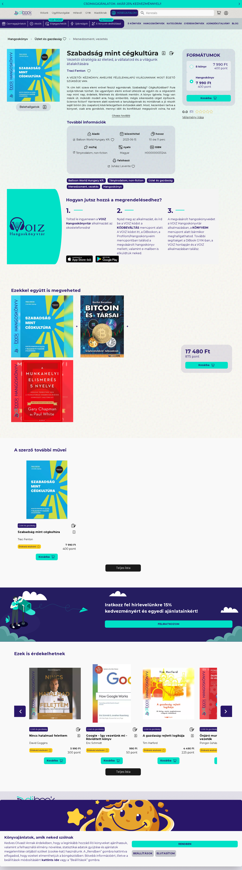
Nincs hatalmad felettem (48, 735)
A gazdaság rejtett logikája (163, 735)
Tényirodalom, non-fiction (91, 152)
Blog (235, 23)
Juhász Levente (121, 166)
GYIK (88, 12)
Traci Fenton (76, 70)
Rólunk (44, 12)
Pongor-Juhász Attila (213, 743)
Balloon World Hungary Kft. (93, 139)
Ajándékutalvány (218, 23)
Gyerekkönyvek (194, 23)
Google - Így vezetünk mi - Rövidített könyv (106, 737)
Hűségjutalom (127, 12)
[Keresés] (142, 13)
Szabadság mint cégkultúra (39, 532)
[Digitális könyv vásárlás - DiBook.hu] (27, 12)
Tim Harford (150, 743)
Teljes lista (123, 568)
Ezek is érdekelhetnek (39, 653)
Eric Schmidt (94, 743)
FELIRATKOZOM (168, 624)
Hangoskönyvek (154, 23)
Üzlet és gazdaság (48, 39)
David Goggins (38, 743)
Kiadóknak (100, 12)
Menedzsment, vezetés (90, 39)
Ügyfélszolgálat (61, 12)
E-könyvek (134, 23)
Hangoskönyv (18, 39)
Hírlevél (77, 12)
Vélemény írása (193, 117)
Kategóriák (174, 23)
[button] (29, 546)
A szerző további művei (40, 450)
